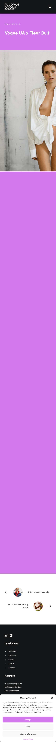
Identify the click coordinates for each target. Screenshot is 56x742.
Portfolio (12, 651)
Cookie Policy (28, 739)
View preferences (28, 734)
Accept (28, 719)
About (11, 663)
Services (12, 655)
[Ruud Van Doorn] (12, 7)
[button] (52, 697)
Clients (11, 659)
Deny (28, 726)
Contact (11, 667)
